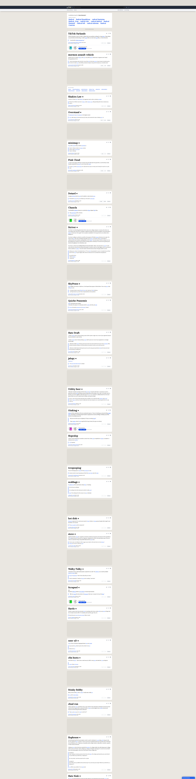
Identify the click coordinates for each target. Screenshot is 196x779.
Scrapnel (69, 596)
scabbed (70, 484)
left (100, 348)
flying (89, 210)
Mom (70, 493)
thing (91, 473)
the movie (83, 307)
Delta (69, 286)
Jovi (102, 660)
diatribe (73, 666)
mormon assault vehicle (71, 65)
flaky (85, 484)
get (78, 198)
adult (83, 767)
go (75, 646)
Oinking (69, 423)
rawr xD (69, 651)
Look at (70, 664)
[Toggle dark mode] (129, 7)
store (76, 706)
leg (86, 493)
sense (94, 196)
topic (76, 115)
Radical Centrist (92, 90)
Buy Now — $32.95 (82, 48)
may (73, 747)
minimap (69, 153)
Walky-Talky (70, 580)
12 (68, 162)
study (105, 245)
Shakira (88, 102)
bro (83, 40)
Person (70, 575)
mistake (99, 99)
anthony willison (73, 545)
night (101, 708)
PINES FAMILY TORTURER (78, 42)
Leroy (70, 117)
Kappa (97, 237)
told (76, 117)
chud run (69, 714)
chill (102, 740)
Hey (70, 695)
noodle (74, 525)
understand (71, 115)
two (86, 643)
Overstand (69, 119)
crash (98, 740)
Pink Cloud (69, 170)
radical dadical (96, 21)
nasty (89, 473)
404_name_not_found (75, 294)
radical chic (84, 21)
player (81, 148)
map (70, 145)
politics (77, 248)
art (80, 591)
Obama (74, 256)
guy (73, 166)
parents (88, 747)
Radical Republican (83, 19)
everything (83, 145)
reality (89, 164)
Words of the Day (70, 10)
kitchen (102, 542)
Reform (81, 99)
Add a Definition (120, 10)
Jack (76, 615)
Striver (69, 260)
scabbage (69, 495)
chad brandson (74, 714)
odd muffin (74, 580)
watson (72, 365)
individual (73, 196)
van (84, 57)
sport (85, 339)
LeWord (73, 153)
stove (69, 545)
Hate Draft (69, 351)
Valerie (73, 573)
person (79, 164)
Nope (74, 400)
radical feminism (98, 19)
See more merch (89, 48)
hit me (74, 213)
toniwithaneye (74, 170)
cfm (75, 664)
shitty (70, 361)
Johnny (74, 421)
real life (76, 440)
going (76, 198)
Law (76, 99)
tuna (72, 525)
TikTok (77, 40)
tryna (75, 712)
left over (74, 591)
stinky (82, 692)
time (104, 36)
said (91, 539)
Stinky (74, 695)
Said (86, 38)
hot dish (69, 527)
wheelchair (75, 575)
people (90, 643)
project (82, 591)
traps (69, 414)
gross (90, 490)
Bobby (77, 695)
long (80, 196)
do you (76, 149)
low (97, 38)
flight (81, 290)
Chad (78, 343)
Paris (84, 290)
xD (89, 646)
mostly (74, 145)
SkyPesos (69, 294)
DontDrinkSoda (74, 423)
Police (69, 413)
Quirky (69, 303)
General (70, 543)
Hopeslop (69, 444)
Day (77, 62)
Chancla (69, 215)
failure (91, 240)
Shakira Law (70, 105)
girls (95, 660)
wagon (79, 57)
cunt (82, 543)
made (75, 594)
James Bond (75, 363)
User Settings (126, 10)
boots (75, 660)
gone (92, 238)
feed (88, 521)
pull (72, 363)
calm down (92, 198)
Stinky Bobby (70, 697)
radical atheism (93, 23)
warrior (95, 61)
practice (80, 615)
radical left (81, 23)
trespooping (70, 475)
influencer (70, 573)
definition (97, 571)
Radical (71, 19)
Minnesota (70, 521)
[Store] (127, 7)
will (99, 611)
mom (72, 213)
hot (76, 525)
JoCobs (73, 495)
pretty (78, 166)
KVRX (77, 65)
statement (80, 115)
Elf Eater (74, 119)
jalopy (69, 365)
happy (80, 166)
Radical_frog (73, 21)
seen (93, 438)
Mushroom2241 (77, 309)
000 (93, 290)
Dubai (83, 102)
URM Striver (73, 260)
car (71, 361)
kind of (91, 57)
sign (69, 643)
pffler (73, 351)
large (95, 521)
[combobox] (99, 7)
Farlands (80, 40)
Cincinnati (106, 343)
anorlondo (74, 697)
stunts (79, 363)
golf (77, 393)
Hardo (69, 617)
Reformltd (74, 105)
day (86, 391)
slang (77, 536)
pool (106, 398)
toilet (80, 470)
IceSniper (73, 596)
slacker (69, 233)
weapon (76, 210)
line (89, 61)
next (85, 470)
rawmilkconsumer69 (75, 444)
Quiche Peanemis (70, 309)
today (83, 615)
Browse (75, 10)
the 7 (102, 117)
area (73, 484)
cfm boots (69, 666)
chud (89, 708)
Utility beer (70, 403)
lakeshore (74, 403)
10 (70, 442)
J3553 (73, 769)
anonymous (73, 200)
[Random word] (124, 7)
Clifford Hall (73, 527)
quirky (88, 305)
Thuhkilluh (72, 617)
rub (92, 692)
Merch (109, 43)
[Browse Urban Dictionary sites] (69, 7)
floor (103, 594)
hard (71, 288)
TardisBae (73, 215)
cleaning (101, 398)
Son (70, 767)
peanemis (78, 307)
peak (96, 305)
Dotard (69, 200)
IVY (89, 251)
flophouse (69, 769)
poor (107, 286)
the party (86, 594)
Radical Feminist (71, 90)
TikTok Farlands (70, 42)
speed (109, 413)
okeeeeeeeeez (74, 651)
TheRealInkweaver (76, 475)
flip (94, 210)
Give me (70, 307)
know (78, 149)
